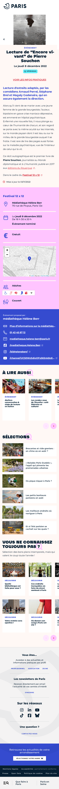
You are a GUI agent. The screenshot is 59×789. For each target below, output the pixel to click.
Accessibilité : (38, 769)
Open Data (16, 773)
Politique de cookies (33, 773)
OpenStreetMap (45, 276)
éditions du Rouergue (20, 168)
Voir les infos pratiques (29, 79)
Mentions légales (10, 769)
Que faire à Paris (22, 783)
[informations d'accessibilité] (18, 292)
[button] (29, 258)
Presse (5, 773)
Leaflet (32, 276)
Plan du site (51, 773)
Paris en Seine (44, 783)
